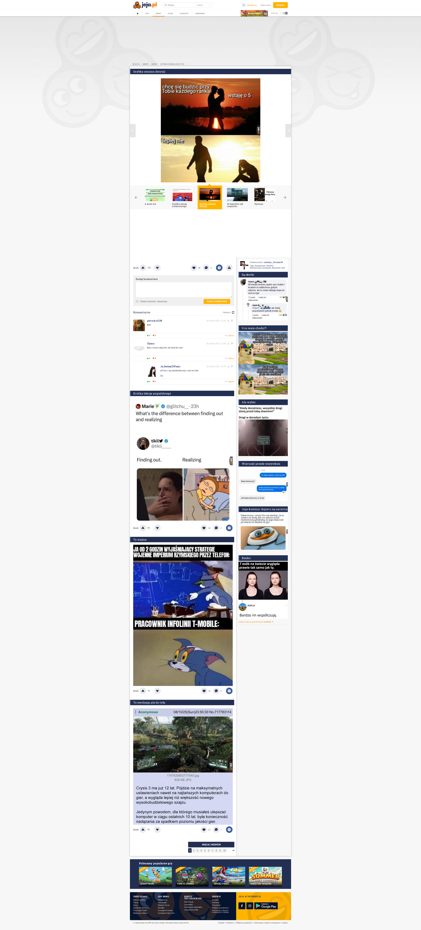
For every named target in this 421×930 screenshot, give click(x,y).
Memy (158, 13)
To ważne (140, 539)
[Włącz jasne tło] (281, 13)
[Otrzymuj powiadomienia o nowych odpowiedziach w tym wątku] (232, 343)
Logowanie (188, 904)
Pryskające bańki (140, 910)
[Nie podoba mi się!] (161, 267)
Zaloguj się (252, 5)
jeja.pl (136, 64)
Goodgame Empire (165, 910)
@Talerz (164, 370)
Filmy (170, 13)
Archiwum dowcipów (141, 908)
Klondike (161, 908)
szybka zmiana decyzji (172, 64)
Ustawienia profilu (191, 910)
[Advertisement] (210, 234)
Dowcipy (184, 13)
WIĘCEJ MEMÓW (211, 844)
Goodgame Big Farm (166, 913)
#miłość (269, 266)
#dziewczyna (256, 268)
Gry (147, 13)
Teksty (136, 903)
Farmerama (162, 900)
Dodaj (280, 5)
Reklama (215, 903)
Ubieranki (200, 13)
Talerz (150, 343)
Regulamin (216, 905)
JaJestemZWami (170, 366)
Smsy (135, 905)
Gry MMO (163, 896)
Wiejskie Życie (163, 905)
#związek (267, 268)
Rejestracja (188, 902)
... (229, 850)
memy (146, 64)
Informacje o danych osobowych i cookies (220, 911)
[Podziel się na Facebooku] (219, 267)
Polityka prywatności (220, 908)
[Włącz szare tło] (284, 13)
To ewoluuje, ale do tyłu (149, 702)
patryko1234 (154, 320)
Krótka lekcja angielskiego (152, 393)
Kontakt (215, 900)
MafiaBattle (162, 903)
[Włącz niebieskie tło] (286, 13)
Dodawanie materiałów (193, 907)
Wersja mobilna (139, 900)
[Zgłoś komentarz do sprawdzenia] (229, 320)
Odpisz (231, 335)
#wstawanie (260, 266)
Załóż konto (265, 5)
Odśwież (227, 312)
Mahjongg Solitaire (140, 913)
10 (224, 850)
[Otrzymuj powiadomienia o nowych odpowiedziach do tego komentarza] (232, 320)
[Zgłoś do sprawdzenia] (229, 267)
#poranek (276, 268)
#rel (283, 268)
